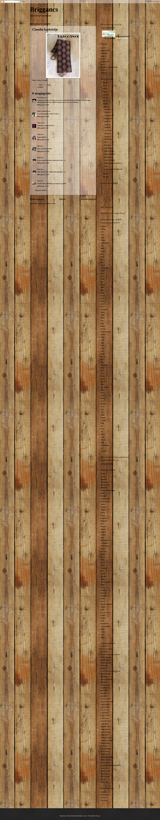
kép (102, 64)
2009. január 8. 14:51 (43, 105)
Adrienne (103, 226)
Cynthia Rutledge (106, 657)
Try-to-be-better (105, 626)
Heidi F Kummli (106, 674)
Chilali (103, 504)
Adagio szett (107, 139)
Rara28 (103, 601)
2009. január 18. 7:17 (43, 186)
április (107, 127)
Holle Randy (104, 677)
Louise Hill (104, 724)
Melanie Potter (105, 743)
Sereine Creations (106, 612)
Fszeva (103, 296)
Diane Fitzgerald (106, 663)
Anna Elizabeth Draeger (108, 643)
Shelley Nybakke (106, 760)
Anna (102, 237)
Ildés (102, 524)
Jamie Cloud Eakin (106, 679)
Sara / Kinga (104, 387)
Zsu (102, 431)
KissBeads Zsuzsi (106, 332)
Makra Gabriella (42, 111)
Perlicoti (103, 593)
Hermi (103, 312)
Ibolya (102, 315)
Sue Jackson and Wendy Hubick (110, 765)
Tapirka (103, 398)
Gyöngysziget (104, 795)
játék (102, 59)
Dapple (103, 271)
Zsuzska (103, 440)
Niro (102, 370)
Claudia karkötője (109, 160)
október (107, 112)
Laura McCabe (105, 707)
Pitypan (103, 379)
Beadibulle (104, 488)
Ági (102, 448)
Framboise (104, 518)
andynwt (85, 816)
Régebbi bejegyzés (88, 199)
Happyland (104, 521)
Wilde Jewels (105, 782)
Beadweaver (104, 646)
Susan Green (104, 768)
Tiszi (102, 409)
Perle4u (103, 590)
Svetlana (103, 618)
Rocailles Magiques (106, 604)
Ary (102, 246)
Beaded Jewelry (105, 485)
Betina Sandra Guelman (108, 490)
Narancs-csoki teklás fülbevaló (113, 169)
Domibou (103, 510)
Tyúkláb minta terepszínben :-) (113, 163)
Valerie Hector (105, 776)
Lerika (103, 337)
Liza (102, 345)
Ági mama (104, 451)
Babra (102, 248)
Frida (102, 293)
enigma (39, 123)
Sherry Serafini (105, 763)
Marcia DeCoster (106, 732)
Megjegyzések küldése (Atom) (47, 203)
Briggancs (44, 9)
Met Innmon (104, 746)
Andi (102, 235)
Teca (102, 401)
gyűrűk (103, 53)
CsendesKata (104, 268)
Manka (103, 354)
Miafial (103, 554)
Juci (102, 320)
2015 (104, 89)
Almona (103, 229)
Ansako (103, 240)
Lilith (39, 134)
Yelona (103, 635)
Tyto (102, 412)
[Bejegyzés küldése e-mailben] (55, 85)
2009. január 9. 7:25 (42, 128)
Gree (102, 307)
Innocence (104, 526)
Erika (102, 290)
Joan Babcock (105, 688)
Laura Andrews (105, 704)
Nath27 (103, 565)
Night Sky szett (108, 148)
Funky (106, 142)
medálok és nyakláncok (107, 67)
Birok (102, 257)
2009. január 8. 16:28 (43, 116)
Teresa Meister (105, 774)
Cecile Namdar (105, 501)
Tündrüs (103, 418)
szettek (103, 70)
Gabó (102, 301)
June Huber (104, 696)
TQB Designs (105, 623)
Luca (102, 351)
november (108, 109)
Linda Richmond (106, 721)
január (107, 136)
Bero (102, 254)
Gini (102, 304)
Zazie (102, 423)
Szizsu (102, 395)
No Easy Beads (105, 751)
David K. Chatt (105, 660)
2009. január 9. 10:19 (43, 140)
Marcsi (103, 357)
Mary (102, 359)
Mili (38, 146)
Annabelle (104, 479)
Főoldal (62, 199)
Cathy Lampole (105, 499)
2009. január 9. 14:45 (43, 175)
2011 (104, 101)
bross (102, 48)
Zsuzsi (103, 437)
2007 (104, 177)
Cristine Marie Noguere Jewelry (110, 654)
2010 (104, 104)
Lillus (102, 343)
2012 (104, 98)
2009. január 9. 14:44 (43, 163)
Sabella (103, 607)
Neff (102, 571)
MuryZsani (104, 365)
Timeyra (103, 404)
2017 (104, 86)
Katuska (103, 329)
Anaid (106, 166)
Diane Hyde (104, 665)
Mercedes (104, 551)
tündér (103, 73)
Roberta (103, 382)
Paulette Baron (105, 754)
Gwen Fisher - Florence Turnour (110, 671)
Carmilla (103, 496)
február (107, 133)
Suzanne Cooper (105, 771)
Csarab (103, 265)
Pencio (103, 587)
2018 (104, 83)
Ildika (102, 318)
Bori (102, 260)
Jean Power (104, 682)
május (107, 124)
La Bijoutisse (105, 543)
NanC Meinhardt (106, 749)
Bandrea (103, 251)
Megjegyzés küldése (41, 190)
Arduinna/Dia (105, 243)
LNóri (102, 348)
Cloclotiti (103, 507)
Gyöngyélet (104, 797)
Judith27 (103, 532)
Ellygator (103, 668)
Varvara (103, 779)
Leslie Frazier (105, 718)
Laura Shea (104, 713)
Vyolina (103, 632)
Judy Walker (104, 690)
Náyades (103, 574)
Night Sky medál (109, 151)
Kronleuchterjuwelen (107, 701)
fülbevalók (104, 50)
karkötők (40, 87)
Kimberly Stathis (106, 699)
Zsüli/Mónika (105, 445)
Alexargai (103, 476)
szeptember (108, 115)
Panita (102, 376)
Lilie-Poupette (105, 546)
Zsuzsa (103, 434)
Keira (102, 538)
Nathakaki (104, 568)
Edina (102, 279)
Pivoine (103, 598)
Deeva (102, 273)
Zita (102, 426)
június (107, 121)
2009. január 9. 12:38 (43, 151)
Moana (103, 560)
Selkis (102, 610)
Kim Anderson (105, 540)
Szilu (102, 390)
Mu (102, 562)
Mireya (103, 557)
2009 (104, 107)
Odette (103, 579)
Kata (38, 181)
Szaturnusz (107, 145)
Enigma (103, 285)
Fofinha (103, 515)
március (107, 130)
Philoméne (104, 596)
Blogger (98, 816)
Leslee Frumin (105, 715)
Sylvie (102, 621)
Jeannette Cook (105, 685)
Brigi (38, 158)
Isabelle (103, 529)
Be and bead (104, 482)
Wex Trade (104, 800)
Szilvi (102, 393)
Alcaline (103, 474)
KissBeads (40, 97)
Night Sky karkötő (109, 154)
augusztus (108, 118)
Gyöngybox (104, 792)
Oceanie (103, 576)
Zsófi (102, 443)
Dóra (102, 276)
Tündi (102, 415)
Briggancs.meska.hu (122, 38)
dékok (113, 38)
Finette (103, 513)
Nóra (102, 373)
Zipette (103, 637)
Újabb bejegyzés (37, 199)
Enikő (102, 287)
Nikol (102, 368)
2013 (104, 95)
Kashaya (103, 535)
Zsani (102, 429)
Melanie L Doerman (107, 740)
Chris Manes (104, 652)
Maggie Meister (105, 729)
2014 (104, 92)
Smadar (103, 615)
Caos (102, 262)
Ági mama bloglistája (107, 464)
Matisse (103, 549)
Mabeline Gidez (105, 726)
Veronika (103, 420)
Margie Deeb (104, 735)
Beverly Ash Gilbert (107, 649)
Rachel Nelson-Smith (107, 757)
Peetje (102, 585)
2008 (104, 174)
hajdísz (103, 56)
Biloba (103, 493)
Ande (102, 232)
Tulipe (103, 629)
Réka (102, 384)
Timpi (102, 406)
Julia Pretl (104, 693)
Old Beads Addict (106, 582)
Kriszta (103, 334)
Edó (102, 282)
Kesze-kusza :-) (108, 157)
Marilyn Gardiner (106, 738)
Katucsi (103, 326)
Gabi (102, 298)
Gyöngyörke (104, 309)
